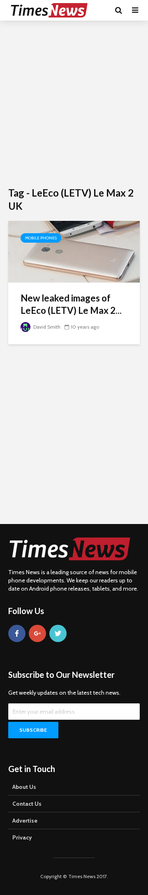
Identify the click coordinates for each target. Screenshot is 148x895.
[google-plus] (37, 633)
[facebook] (16, 633)
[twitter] (58, 633)
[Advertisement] (74, 103)
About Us (24, 787)
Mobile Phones (41, 238)
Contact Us (27, 803)
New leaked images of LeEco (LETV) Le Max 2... (71, 304)
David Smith (46, 327)
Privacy (22, 837)
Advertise (24, 820)
